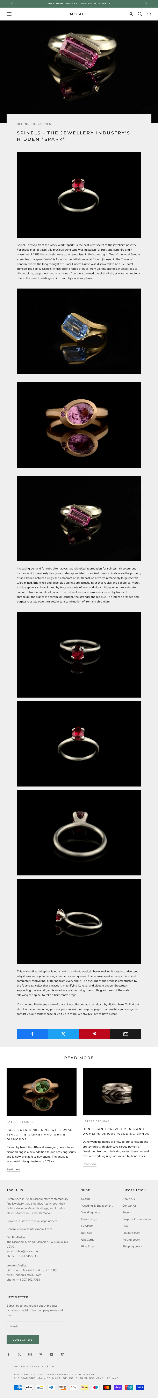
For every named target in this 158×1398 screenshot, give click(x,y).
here (121, 1004)
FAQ (125, 1226)
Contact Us (129, 1206)
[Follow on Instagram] (30, 1354)
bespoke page (91, 1009)
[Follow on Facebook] (9, 1354)
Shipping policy (132, 1246)
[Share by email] (125, 1034)
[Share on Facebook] (32, 1034)
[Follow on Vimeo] (62, 1354)
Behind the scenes (34, 124)
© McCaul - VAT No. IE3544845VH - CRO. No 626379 (54, 1374)
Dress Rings (89, 1219)
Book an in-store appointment (79, 3)
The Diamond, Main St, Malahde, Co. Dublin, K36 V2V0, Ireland (66, 1378)
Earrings (86, 1233)
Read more (13, 1169)
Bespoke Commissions (136, 1219)
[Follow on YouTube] (51, 1354)
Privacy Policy (131, 1233)
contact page (44, 1014)
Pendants (87, 1226)
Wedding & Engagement (97, 1206)
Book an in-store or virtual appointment (32, 1221)
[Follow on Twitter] (19, 1354)
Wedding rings (90, 1212)
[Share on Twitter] (63, 1034)
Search (85, 1199)
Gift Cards (87, 1240)
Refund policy (131, 1240)
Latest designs (20, 1122)
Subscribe (23, 1339)
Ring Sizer (87, 1246)
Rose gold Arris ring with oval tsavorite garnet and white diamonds (39, 1134)
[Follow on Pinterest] (41, 1354)
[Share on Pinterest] (94, 1034)
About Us (128, 1199)
